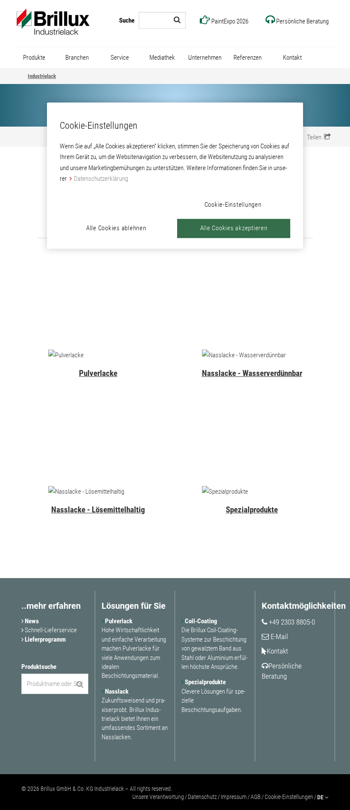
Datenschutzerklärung (101, 179)
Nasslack (116, 691)
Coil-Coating (200, 621)
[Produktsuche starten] (79, 684)
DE (321, 797)
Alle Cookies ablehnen (116, 228)
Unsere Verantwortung (158, 796)
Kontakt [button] (292, 57)
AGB (256, 796)
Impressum (234, 796)
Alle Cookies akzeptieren (234, 228)
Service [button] (120, 57)
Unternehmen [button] (205, 57)
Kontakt (277, 651)
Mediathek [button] (162, 57)
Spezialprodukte (205, 682)
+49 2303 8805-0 (291, 622)
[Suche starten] (177, 19)
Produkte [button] (34, 57)
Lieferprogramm (44, 639)
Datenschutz (202, 796)
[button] (319, 137)
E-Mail (278, 636)
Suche (126, 20)
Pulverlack (118, 621)
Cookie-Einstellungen (289, 796)
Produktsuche (38, 667)
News (31, 621)
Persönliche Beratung (282, 671)
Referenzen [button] (247, 57)
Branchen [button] (77, 57)
